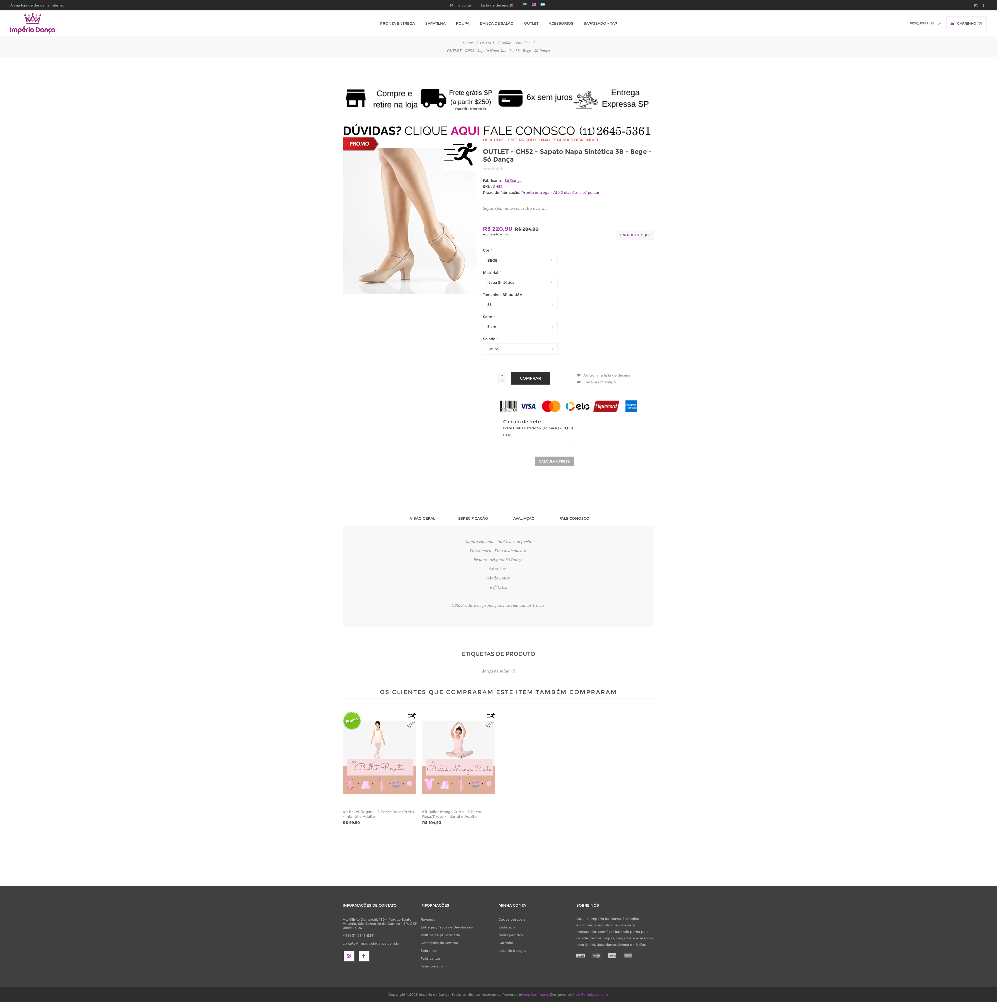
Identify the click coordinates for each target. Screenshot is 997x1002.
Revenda (428, 919)
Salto (488, 316)
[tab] (422, 518)
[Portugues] (525, 4)
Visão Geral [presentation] (422, 518)
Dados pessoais (512, 919)
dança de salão (495, 671)
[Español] (542, 4)
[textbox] (922, 23)
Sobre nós (429, 950)
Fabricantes (431, 958)
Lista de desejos (512, 950)
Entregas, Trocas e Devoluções (447, 927)
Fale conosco (432, 966)
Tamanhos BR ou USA (503, 294)
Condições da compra (439, 943)
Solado (489, 339)
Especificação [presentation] (473, 518)
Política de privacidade (440, 935)
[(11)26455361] (498, 130)
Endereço (506, 927)
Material (491, 272)
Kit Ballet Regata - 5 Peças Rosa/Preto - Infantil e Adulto (378, 814)
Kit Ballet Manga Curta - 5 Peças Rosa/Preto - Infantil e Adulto (452, 814)
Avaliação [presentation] (524, 518)
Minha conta (460, 5)
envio (504, 234)
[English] (534, 4)
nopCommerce (536, 994)
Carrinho (505, 943)
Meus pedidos (510, 935)
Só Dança (513, 180)
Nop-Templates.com (590, 994)
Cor (486, 250)
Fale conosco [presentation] (574, 518)
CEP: (507, 435)
